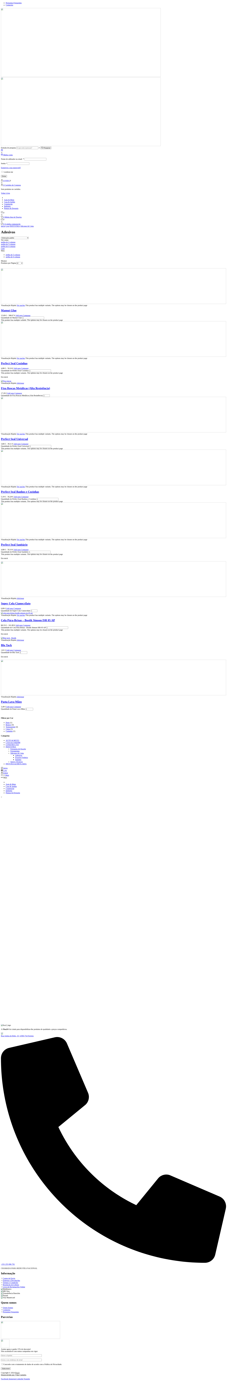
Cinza (8, 729)
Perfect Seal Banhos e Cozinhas (20, 491)
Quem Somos (8, 1308)
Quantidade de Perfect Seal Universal (15, 446)
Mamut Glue (9, 310)
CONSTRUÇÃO (12, 745)
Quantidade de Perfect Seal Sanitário (14, 552)
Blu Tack (6, 645)
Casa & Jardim (9, 202)
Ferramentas (15, 751)
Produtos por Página (8, 263)
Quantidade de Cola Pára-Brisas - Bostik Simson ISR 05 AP (23, 628)
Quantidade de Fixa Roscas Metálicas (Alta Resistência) (22, 395)
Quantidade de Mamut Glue (11, 318)
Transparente (10, 727)
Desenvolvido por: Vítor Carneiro (13, 1375)
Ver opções (21, 305)
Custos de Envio (9, 1278)
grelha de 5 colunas (13, 255)
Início (3, 226)
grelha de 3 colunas (8, 244)
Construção (8, 204)
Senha (4, 163)
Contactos (6, 1310)
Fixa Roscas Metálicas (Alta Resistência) (25, 388)
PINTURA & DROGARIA (16, 764)
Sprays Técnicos (16, 762)
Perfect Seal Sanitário (14, 544)
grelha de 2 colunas (8, 242)
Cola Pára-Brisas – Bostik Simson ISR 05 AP (28, 620)
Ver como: (5, 240)
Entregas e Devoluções (11, 1281)
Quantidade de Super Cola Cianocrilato (15, 611)
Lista (3, 249)
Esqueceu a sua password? (11, 168)
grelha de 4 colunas (8, 246)
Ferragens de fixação (18, 749)
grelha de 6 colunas (13, 257)
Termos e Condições (10, 1283)
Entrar (4, 176)
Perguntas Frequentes (11, 1312)
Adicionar (20, 383)
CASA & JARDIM (13, 743)
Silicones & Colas (27, 226)
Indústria (7, 206)
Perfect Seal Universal (14, 438)
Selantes (18, 760)
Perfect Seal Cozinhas (14, 363)
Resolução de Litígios (11, 1285)
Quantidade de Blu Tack (10, 652)
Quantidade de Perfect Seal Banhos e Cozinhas (18, 499)
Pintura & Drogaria (11, 208)
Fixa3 (17, 1373)
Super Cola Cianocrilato (16, 603)
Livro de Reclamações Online (14, 1287)
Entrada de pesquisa (8, 148)
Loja (7, 226)
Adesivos (18, 755)
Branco (8, 725)
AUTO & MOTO (12, 740)
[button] (17, 1036)
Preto (8, 723)
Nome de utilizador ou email (12, 159)
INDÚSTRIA (15, 226)
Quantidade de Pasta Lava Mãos (13, 709)
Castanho (9, 731)
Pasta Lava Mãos (11, 701)
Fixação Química (21, 757)
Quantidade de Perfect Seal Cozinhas (15, 371)
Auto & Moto (9, 200)
